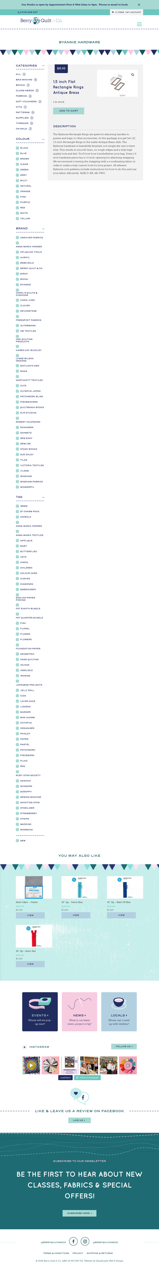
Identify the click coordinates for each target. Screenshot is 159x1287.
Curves (25, 578)
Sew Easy (26, 438)
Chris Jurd (27, 300)
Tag (19, 497)
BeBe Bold (27, 263)
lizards (25, 706)
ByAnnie (25, 284)
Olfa (23, 385)
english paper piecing (25, 599)
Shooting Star (30, 802)
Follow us (123, 1046)
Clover (25, 305)
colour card (28, 573)
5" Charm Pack (29, 511)
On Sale (21, 128)
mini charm (27, 717)
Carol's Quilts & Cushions (26, 294)
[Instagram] (85, 1241)
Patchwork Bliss (31, 396)
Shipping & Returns (100, 1253)
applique (26, 540)
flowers (26, 639)
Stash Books (28, 449)
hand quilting (29, 659)
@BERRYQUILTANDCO (53, 1242)
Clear (24, 164)
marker (25, 712)
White (24, 213)
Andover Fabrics (31, 237)
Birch (24, 274)
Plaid (23, 761)
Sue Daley (27, 454)
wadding (25, 824)
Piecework (27, 755)
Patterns (23, 112)
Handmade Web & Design (109, 1261)
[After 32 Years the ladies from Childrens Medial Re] (70, 1065)
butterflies (28, 551)
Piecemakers (29, 402)
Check (24, 562)
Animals (25, 517)
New (22, 841)
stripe (24, 819)
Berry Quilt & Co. (31, 268)
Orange (25, 191)
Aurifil (25, 257)
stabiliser (27, 808)
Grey (23, 175)
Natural (26, 186)
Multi (23, 180)
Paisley (25, 733)
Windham (26, 476)
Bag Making (24, 79)
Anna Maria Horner (29, 246)
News (78, 1015)
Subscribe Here (78, 1213)
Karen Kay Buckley (29, 350)
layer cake (27, 701)
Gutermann (28, 325)
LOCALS (118, 1015)
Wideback (26, 830)
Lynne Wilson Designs (24, 359)
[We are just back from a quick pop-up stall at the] (89, 1065)
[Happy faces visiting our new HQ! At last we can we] (109, 1065)
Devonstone (28, 311)
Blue (23, 153)
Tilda (23, 460)
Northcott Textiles (29, 380)
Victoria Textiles (32, 465)
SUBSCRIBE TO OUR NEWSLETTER (79, 1161)
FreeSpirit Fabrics (28, 320)
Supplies (22, 118)
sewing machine (30, 797)
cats (23, 557)
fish (23, 623)
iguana (25, 665)
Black (24, 148)
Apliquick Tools (31, 252)
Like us (78, 1120)
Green (24, 169)
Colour (22, 139)
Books (20, 85)
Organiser (27, 728)
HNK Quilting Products (24, 340)
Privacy (78, 1253)
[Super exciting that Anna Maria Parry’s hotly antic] (31, 1065)
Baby (23, 546)
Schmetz (26, 433)
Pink (23, 197)
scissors (26, 786)
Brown (24, 159)
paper (24, 739)
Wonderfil (27, 487)
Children (26, 568)
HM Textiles (28, 331)
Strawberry (28, 813)
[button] (133, 75)
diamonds (26, 584)
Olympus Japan (30, 391)
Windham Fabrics (31, 482)
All (18, 74)
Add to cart (68, 110)
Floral (25, 628)
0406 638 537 (29, 12)
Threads (22, 123)
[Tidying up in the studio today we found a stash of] (50, 1065)
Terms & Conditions (56, 1253)
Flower (25, 634)
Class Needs (25, 90)
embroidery (28, 589)
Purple (25, 202)
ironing (25, 676)
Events (39, 1015)
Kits (19, 107)
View (30, 915)
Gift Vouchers (26, 101)
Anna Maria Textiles (29, 535)
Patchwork (27, 750)
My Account (133, 12)
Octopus (26, 723)
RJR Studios (28, 413)
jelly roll (27, 690)
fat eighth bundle (28, 608)
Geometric (27, 654)
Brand (22, 228)
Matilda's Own (29, 366)
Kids (23, 696)
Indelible (26, 670)
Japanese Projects (29, 685)
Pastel (25, 744)
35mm (23, 506)
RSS (22, 766)
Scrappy (26, 792)
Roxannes (26, 427)
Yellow (25, 218)
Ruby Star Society (28, 775)
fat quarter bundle (29, 618)
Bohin (24, 279)
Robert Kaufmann (28, 422)
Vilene (24, 471)
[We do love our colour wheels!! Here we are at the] (128, 1065)
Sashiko (25, 781)
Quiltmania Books (32, 407)
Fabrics (21, 96)
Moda (23, 371)
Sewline (25, 443)
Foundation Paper (28, 648)
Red (22, 208)
